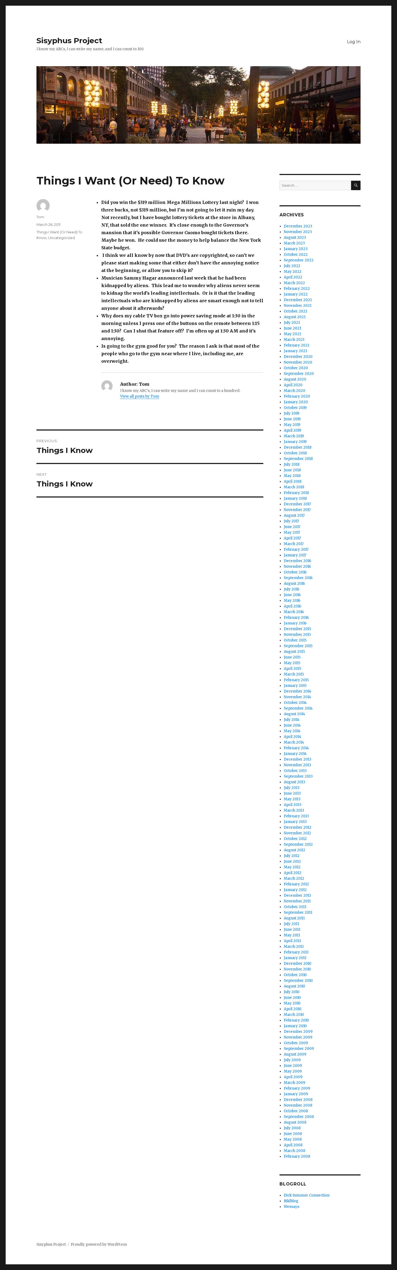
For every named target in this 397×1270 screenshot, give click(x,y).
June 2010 (292, 997)
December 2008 (298, 1099)
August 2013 (294, 782)
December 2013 (297, 759)
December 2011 (297, 895)
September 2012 (298, 844)
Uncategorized (61, 238)
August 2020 (295, 379)
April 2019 (292, 430)
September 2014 (298, 708)
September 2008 (299, 1116)
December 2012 (297, 827)
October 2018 (295, 453)
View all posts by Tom (139, 396)
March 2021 (294, 339)
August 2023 (295, 237)
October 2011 (295, 907)
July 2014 (292, 719)
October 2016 (295, 572)
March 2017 (294, 544)
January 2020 (296, 402)
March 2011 (294, 946)
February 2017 (296, 549)
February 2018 (296, 492)
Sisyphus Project (69, 40)
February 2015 (296, 680)
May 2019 (292, 424)
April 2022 (293, 277)
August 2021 (294, 317)
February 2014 (296, 748)
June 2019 (292, 419)
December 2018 (297, 447)
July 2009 (292, 1060)
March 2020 (294, 390)
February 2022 (297, 288)
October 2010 (295, 975)
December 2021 (298, 300)
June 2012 (292, 861)
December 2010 (297, 963)
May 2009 (293, 1071)
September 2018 (298, 458)
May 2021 (292, 334)
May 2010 (292, 1003)
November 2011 (297, 901)
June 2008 (293, 1133)
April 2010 (292, 1009)
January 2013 (295, 821)
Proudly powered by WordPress (99, 1244)
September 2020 (299, 373)
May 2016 (292, 600)
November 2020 (298, 362)
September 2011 (298, 912)
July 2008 (292, 1128)
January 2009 (296, 1094)
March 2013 (294, 810)
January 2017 (295, 555)
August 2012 (294, 850)
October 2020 (296, 368)
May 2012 (292, 867)
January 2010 (295, 1026)
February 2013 (296, 816)
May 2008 (293, 1139)
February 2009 (297, 1088)
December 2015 (297, 629)
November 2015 (297, 634)
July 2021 (292, 322)
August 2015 (294, 651)
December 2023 (298, 226)
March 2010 (294, 1014)
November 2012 (297, 833)
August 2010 (294, 986)
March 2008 (294, 1150)
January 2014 (295, 753)
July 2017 (291, 521)
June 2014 (292, 725)
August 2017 (294, 515)
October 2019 (295, 407)
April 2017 (292, 538)
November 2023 (298, 232)
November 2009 (298, 1037)
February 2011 (296, 952)
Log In (354, 41)
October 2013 (295, 770)
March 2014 (294, 742)
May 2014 (292, 731)
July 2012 (292, 856)
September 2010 (298, 980)
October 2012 (295, 838)
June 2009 (293, 1065)
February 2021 (296, 345)
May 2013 (292, 799)
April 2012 (292, 873)
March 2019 (294, 436)
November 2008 (298, 1105)
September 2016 (298, 578)
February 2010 (296, 1020)
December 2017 (297, 504)
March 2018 (294, 487)
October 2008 (296, 1111)
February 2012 (296, 884)
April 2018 (292, 481)
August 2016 (294, 583)
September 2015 (298, 646)
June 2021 (292, 328)
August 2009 (295, 1054)
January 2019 (295, 441)
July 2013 (292, 787)
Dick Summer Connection (306, 1195)
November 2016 (297, 566)
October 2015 (295, 640)
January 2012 (295, 890)
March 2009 (294, 1082)
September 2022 (299, 260)
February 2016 (296, 617)
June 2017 (292, 527)
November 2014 (297, 697)
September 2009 (299, 1048)
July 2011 (291, 924)
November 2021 (297, 305)
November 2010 (297, 969)
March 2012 (294, 878)
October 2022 (296, 254)
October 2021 (295, 311)
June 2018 (292, 470)
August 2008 (295, 1122)
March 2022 (294, 283)
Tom (40, 217)
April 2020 (293, 385)
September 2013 (298, 776)
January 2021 (295, 351)
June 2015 (292, 657)
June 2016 (292, 595)
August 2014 (294, 714)
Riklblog (291, 1201)
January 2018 (295, 498)
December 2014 (297, 691)
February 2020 (297, 396)
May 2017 (292, 532)
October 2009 (296, 1043)
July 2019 (291, 413)
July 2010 (292, 992)
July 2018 (292, 464)
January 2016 (295, 623)
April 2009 (293, 1077)
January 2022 (296, 294)
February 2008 (297, 1156)
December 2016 (297, 561)
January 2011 (295, 958)
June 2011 (292, 929)
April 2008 (293, 1145)
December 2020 (298, 356)
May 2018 (292, 475)
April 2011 (292, 941)
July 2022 (292, 266)
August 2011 (294, 918)
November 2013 (297, 765)
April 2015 (292, 668)
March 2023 (294, 243)
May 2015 (292, 663)
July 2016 (291, 589)
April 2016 (292, 606)
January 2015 (295, 685)
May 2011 (292, 935)
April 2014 (292, 736)
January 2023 (296, 249)
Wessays (291, 1206)
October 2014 (295, 702)
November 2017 (297, 510)
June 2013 (292, 793)
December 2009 (298, 1031)
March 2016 (294, 612)
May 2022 (292, 271)
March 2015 (294, 674)
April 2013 (292, 804)
